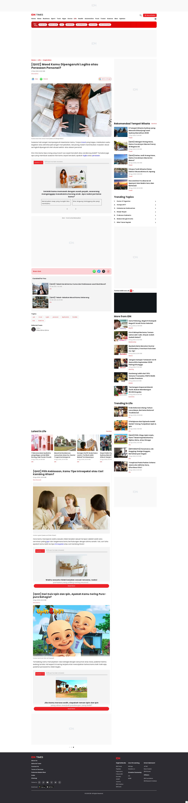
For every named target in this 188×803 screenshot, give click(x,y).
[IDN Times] (37, 15)
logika (85, 155)
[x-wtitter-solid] (103, 271)
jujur (48, 522)
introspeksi (59, 525)
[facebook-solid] (98, 271)
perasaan (96, 155)
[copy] (108, 271)
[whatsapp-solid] (94, 271)
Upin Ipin (50, 798)
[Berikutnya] (112, 425)
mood (83, 142)
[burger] (155, 19)
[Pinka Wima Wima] (33, 329)
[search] (141, 15)
